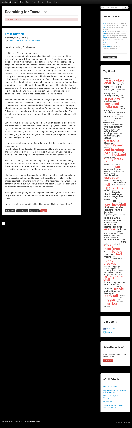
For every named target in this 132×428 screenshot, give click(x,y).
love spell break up (118, 124)
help (119, 229)
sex (114, 200)
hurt (123, 241)
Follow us (109, 332)
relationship (113, 187)
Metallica (11, 41)
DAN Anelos (111, 48)
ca (122, 129)
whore (121, 234)
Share (49, 2)
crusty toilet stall (113, 278)
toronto (116, 220)
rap (117, 166)
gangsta (109, 209)
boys (107, 196)
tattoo (118, 209)
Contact (56, 2)
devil (118, 236)
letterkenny (108, 164)
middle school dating (110, 234)
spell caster (111, 131)
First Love (31, 41)
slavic (113, 236)
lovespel (107, 236)
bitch (118, 299)
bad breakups (112, 135)
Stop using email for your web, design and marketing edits (114, 391)
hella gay (111, 106)
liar (115, 224)
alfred (115, 31)
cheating (122, 296)
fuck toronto (116, 266)
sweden (107, 306)
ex (125, 229)
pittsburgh (107, 220)
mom (107, 124)
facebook (109, 112)
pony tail (111, 295)
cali (122, 106)
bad (119, 254)
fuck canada (116, 171)
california (121, 201)
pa (118, 91)
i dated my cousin (114, 282)
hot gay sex (113, 145)
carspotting (120, 83)
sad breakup (114, 149)
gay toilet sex (118, 133)
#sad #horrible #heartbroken (109, 121)
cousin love (119, 182)
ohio (119, 268)
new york (107, 171)
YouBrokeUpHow (9, 1)
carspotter (112, 140)
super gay (112, 98)
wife (106, 86)
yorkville (114, 222)
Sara (115, 25)
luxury (119, 114)
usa (123, 171)
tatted (119, 207)
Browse (40, 2)
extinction (110, 291)
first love (109, 207)
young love (110, 270)
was (122, 97)
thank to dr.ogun (113, 194)
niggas (109, 299)
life (114, 83)
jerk (107, 152)
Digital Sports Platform (110, 386)
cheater (108, 116)
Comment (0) (34, 211)
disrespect (107, 266)
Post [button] (27, 2)
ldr (122, 85)
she (116, 116)
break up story (117, 244)
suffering (107, 180)
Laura (115, 37)
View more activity (110, 57)
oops (107, 190)
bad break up (121, 112)
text (120, 199)
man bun (111, 303)
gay (107, 204)
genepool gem (112, 169)
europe (109, 229)
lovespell (119, 204)
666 (114, 257)
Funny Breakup (22, 211)
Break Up (18, 41)
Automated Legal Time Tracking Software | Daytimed (113, 406)
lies (119, 291)
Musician (24, 41)
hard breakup (108, 212)
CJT (114, 33)
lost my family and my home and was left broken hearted (114, 215)
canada (106, 89)
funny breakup (109, 262)
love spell (107, 251)
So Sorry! (10, 211)
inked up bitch (112, 272)
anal (107, 82)
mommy (107, 199)
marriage (109, 284)
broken (108, 224)
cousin (116, 192)
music (119, 288)
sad (121, 297)
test (123, 192)
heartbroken (114, 80)
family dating (111, 95)
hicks (112, 87)
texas (121, 116)
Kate (114, 35)
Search (125, 7)
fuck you (123, 108)
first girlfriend (121, 89)
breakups (118, 118)
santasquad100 (113, 126)
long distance (112, 218)
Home (21, 2)
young (108, 256)
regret (121, 270)
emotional (120, 301)
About (33, 2)
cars (118, 86)
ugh (122, 95)
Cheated (37, 41)
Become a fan (110, 329)
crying (108, 133)
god (113, 89)
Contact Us (108, 360)
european (111, 177)
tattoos (108, 288)
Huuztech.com (107, 402)
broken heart (111, 239)
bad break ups (117, 259)
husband (119, 154)
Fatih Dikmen (14, 34)
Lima (114, 23)
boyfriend (117, 196)
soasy (118, 284)
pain (119, 231)
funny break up (113, 160)
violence (109, 254)
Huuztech (127, 422)
